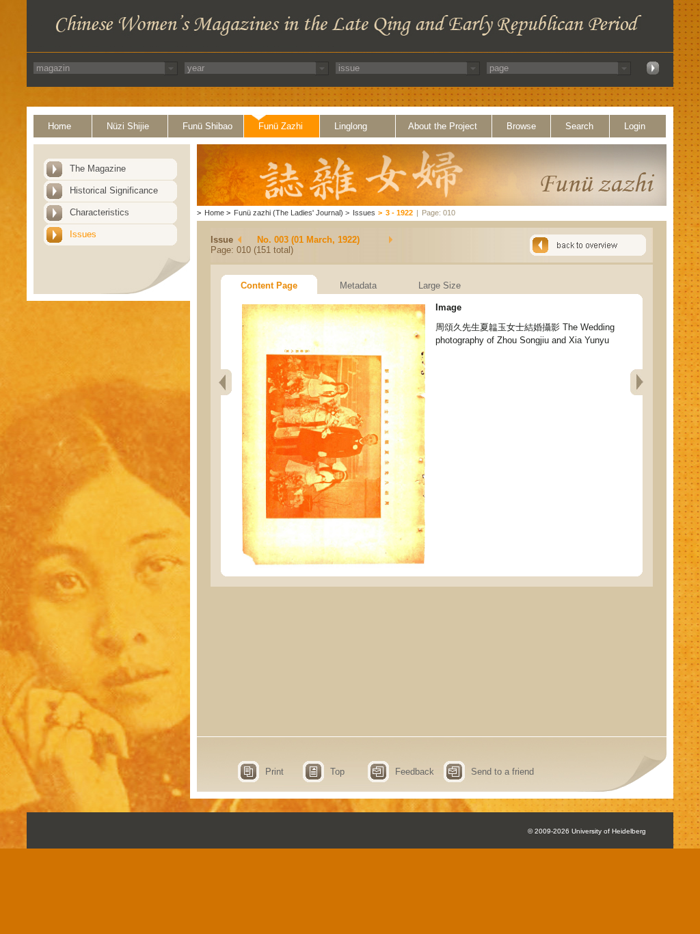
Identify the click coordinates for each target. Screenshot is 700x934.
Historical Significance (114, 190)
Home (59, 126)
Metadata (358, 285)
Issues (83, 234)
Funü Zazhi (280, 126)
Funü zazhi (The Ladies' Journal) (288, 213)
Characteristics (99, 212)
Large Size (439, 285)
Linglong (350, 126)
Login (634, 126)
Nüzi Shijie (128, 126)
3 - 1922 (399, 213)
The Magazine (98, 168)
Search (579, 126)
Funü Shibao (207, 126)
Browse (521, 126)
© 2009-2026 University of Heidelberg (587, 831)
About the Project (442, 126)
